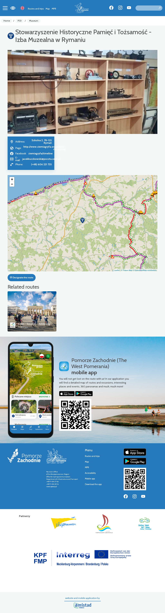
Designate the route (22, 277)
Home (7, 20)
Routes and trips (36, 8)
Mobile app (90, 478)
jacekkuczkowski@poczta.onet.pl (41, 158)
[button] (82, 220)
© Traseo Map (126, 270)
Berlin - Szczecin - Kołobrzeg (34, 323)
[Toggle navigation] (5, 8)
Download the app (93, 484)
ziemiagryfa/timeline (40, 153)
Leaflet (117, 270)
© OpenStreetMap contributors (145, 270)
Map (48, 8)
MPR (54, 8)
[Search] (160, 8)
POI (19, 20)
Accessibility (90, 473)
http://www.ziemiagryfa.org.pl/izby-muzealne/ (44, 148)
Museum (33, 20)
